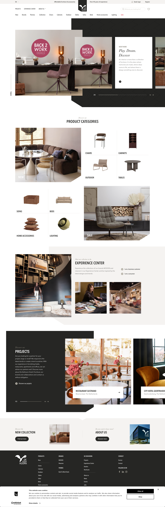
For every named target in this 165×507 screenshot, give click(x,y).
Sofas (84, 15)
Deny (140, 497)
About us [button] (41, 9)
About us (86, 475)
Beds (91, 15)
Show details (33, 503)
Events (86, 482)
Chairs (51, 15)
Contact (120, 463)
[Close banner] (158, 489)
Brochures (86, 470)
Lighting (114, 15)
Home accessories (102, 15)
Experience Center (30, 9)
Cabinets (59, 15)
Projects (18, 9)
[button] (17, 2)
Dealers (86, 467)
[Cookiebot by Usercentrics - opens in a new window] (16, 503)
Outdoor (68, 15)
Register (147, 2)
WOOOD (61, 460)
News (85, 478)
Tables (77, 15)
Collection (42, 15)
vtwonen (61, 463)
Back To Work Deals (64, 472)
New (16, 15)
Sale (122, 15)
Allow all (140, 491)
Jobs (85, 485)
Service (120, 460)
